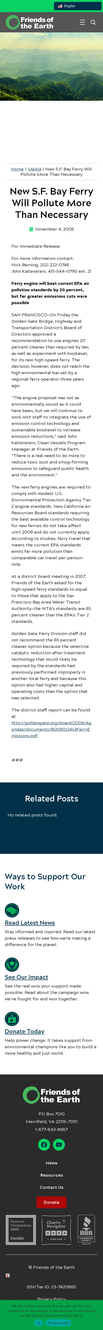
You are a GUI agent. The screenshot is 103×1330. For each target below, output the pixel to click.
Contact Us (51, 1187)
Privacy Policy (51, 1299)
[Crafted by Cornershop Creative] (8, 1275)
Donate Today (24, 1031)
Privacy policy (58, 1323)
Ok (39, 1323)
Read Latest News (30, 923)
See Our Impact (26, 977)
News (51, 1163)
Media (34, 169)
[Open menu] (82, 22)
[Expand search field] (93, 22)
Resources (51, 1175)
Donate (51, 1202)
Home (17, 169)
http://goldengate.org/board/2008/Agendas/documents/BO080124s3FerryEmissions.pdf (51, 729)
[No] (97, 1315)
